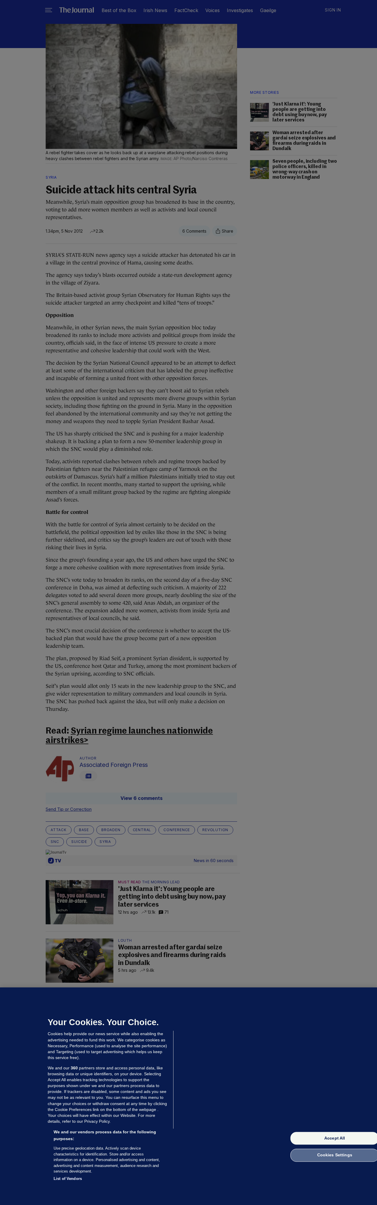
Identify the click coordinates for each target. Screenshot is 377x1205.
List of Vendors (68, 1178)
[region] (188, 1096)
